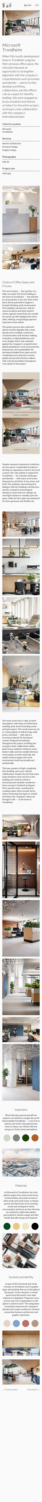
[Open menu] (37, 5)
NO (29, 5)
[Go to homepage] (7, 5)
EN (25, 5)
